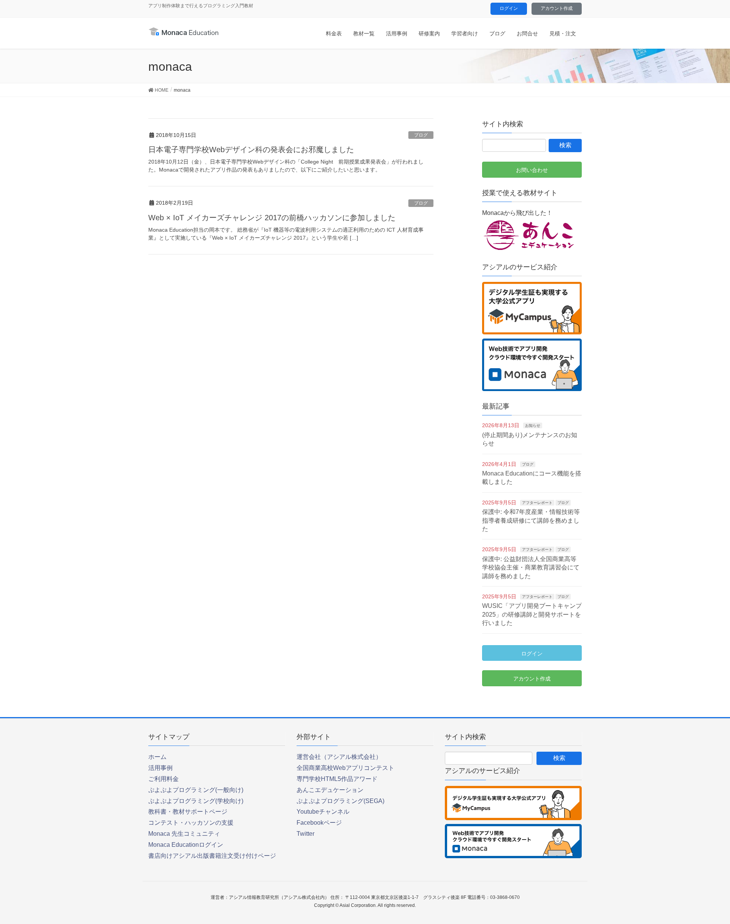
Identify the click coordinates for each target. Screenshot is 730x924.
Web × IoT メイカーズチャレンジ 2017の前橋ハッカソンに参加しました (271, 217)
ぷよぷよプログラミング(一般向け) (195, 790)
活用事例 (160, 768)
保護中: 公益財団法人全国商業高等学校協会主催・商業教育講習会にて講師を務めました (530, 567)
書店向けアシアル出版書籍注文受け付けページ (212, 855)
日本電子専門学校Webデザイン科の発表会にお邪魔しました (251, 149)
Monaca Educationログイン (185, 844)
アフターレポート (537, 503)
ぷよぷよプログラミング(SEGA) (340, 801)
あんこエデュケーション (330, 790)
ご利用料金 (163, 779)
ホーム (157, 757)
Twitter (305, 833)
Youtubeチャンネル (323, 811)
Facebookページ (319, 822)
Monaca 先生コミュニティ (184, 833)
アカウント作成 (557, 8)
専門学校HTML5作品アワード (337, 779)
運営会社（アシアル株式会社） (339, 757)
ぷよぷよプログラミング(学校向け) (195, 801)
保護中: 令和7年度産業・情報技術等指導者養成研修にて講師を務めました (531, 520)
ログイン (509, 8)
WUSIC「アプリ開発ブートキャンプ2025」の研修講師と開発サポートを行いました (532, 614)
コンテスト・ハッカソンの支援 (190, 822)
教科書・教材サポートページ (187, 811)
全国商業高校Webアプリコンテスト (345, 768)
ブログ (421, 135)
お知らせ (532, 425)
